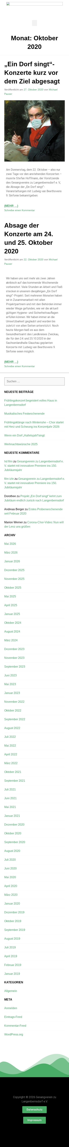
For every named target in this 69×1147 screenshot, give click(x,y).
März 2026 (11, 552)
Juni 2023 (10, 675)
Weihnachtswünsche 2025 (21, 444)
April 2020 (10, 886)
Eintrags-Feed (13, 1016)
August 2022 (12, 728)
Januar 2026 (12, 561)
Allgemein (10, 990)
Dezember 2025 (14, 570)
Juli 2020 (10, 859)
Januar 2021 (12, 815)
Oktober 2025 (12, 587)
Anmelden (10, 1008)
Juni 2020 (10, 868)
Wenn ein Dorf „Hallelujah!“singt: (24, 435)
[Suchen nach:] (34, 381)
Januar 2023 (12, 692)
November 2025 (14, 578)
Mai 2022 (10, 745)
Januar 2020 (12, 903)
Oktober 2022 (12, 710)
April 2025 (10, 605)
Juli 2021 (10, 789)
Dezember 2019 (14, 912)
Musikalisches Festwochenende (24, 413)
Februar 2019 (12, 964)
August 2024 (12, 631)
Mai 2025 (10, 596)
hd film (8, 461)
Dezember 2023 (14, 649)
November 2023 (14, 657)
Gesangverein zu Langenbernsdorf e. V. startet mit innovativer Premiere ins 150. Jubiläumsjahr (34, 466)
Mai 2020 (10, 877)
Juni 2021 (10, 798)
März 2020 (11, 894)
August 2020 (12, 850)
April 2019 (10, 956)
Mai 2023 (10, 684)
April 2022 (10, 754)
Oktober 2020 (12, 833)
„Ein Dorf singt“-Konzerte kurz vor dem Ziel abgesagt (32, 72)
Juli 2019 (10, 947)
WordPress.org (13, 1034)
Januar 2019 (12, 973)
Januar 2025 (12, 613)
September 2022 (14, 719)
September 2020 (14, 842)
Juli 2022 (10, 736)
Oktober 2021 (12, 771)
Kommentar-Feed (15, 1025)
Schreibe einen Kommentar (19, 210)
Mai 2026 (10, 543)
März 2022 (11, 763)
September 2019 (14, 929)
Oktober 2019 (12, 921)
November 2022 (14, 701)
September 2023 (14, 666)
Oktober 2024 (12, 622)
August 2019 (12, 938)
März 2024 (11, 640)
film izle (9, 478)
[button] (34, 23)
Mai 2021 (10, 807)
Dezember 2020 (14, 824)
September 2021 (14, 780)
